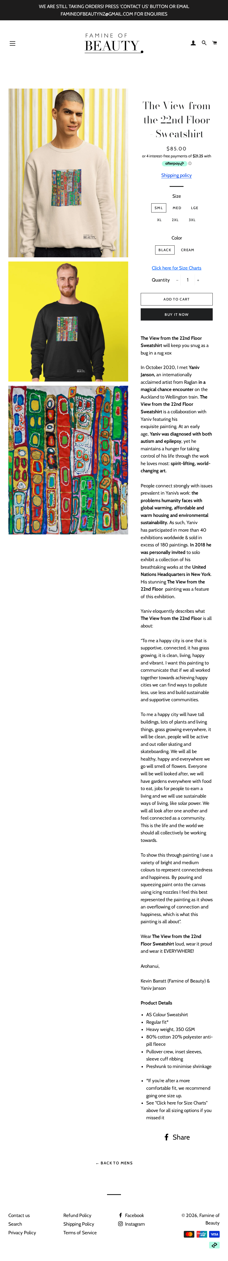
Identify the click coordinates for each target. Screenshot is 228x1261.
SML (159, 208)
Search (15, 1224)
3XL (192, 220)
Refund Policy (77, 1215)
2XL (175, 220)
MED (177, 208)
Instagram (134, 1224)
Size (176, 196)
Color (177, 238)
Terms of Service (80, 1232)
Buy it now (177, 314)
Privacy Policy (22, 1232)
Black (164, 250)
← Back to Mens (114, 1162)
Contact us (19, 1215)
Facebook (134, 1215)
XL (159, 220)
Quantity (161, 280)
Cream (188, 250)
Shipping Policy (78, 1224)
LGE (195, 208)
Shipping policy (176, 175)
